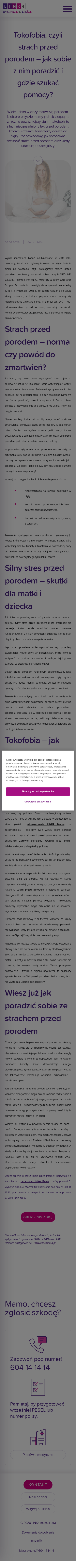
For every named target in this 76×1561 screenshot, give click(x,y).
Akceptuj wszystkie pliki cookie (38, 791)
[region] (38, 780)
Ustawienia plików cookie (38, 801)
